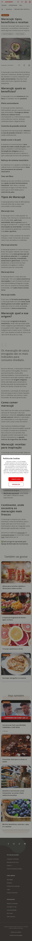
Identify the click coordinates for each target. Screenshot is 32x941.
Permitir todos (16, 479)
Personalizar (16, 484)
